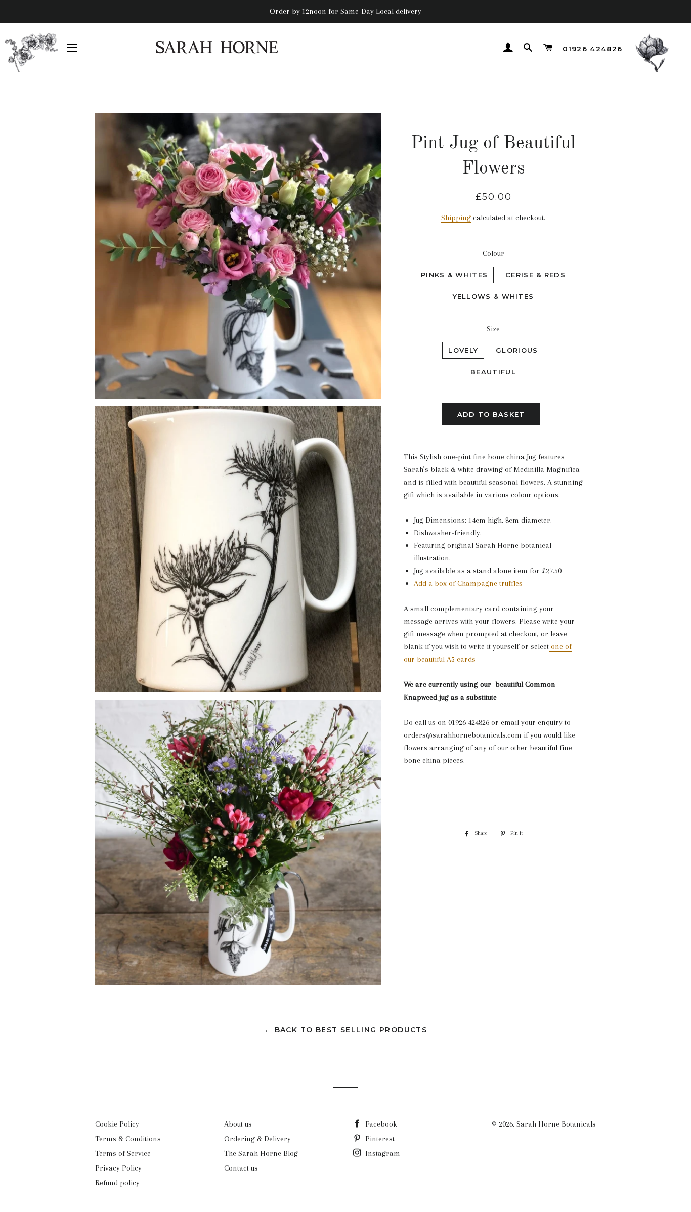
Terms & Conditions (128, 1138)
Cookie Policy (117, 1124)
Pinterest (379, 1138)
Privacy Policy (118, 1168)
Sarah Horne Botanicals (556, 1124)
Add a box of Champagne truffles (468, 583)
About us (238, 1124)
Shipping (456, 217)
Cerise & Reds (535, 275)
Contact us (241, 1168)
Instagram (381, 1153)
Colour (493, 253)
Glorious (517, 350)
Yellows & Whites (493, 296)
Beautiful (493, 372)
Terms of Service (123, 1153)
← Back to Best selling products (345, 1029)
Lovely (463, 350)
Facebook (380, 1124)
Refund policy (117, 1182)
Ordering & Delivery (257, 1138)
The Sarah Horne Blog (261, 1153)
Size (493, 328)
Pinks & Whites (454, 275)
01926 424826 (592, 49)
